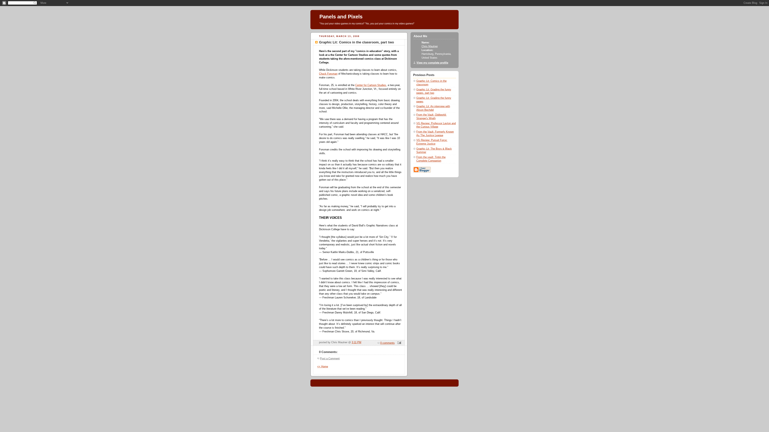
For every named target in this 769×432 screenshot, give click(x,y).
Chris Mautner (430, 46)
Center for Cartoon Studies (370, 85)
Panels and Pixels (340, 17)
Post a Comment (330, 358)
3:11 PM (356, 342)
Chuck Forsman (328, 73)
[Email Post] (399, 343)
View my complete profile (432, 62)
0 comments (387, 343)
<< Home (322, 366)
